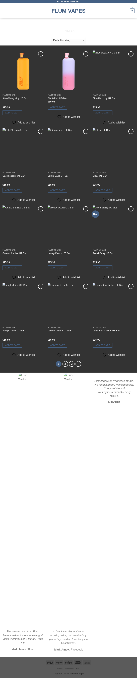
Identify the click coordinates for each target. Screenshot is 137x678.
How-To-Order (65, 668)
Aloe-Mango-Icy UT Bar (15, 98)
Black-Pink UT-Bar (57, 98)
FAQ (78, 668)
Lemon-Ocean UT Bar (59, 330)
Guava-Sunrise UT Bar (15, 253)
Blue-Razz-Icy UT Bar (104, 98)
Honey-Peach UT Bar (59, 253)
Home (55, 24)
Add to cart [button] (12, 113)
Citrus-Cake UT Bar (58, 175)
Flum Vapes (68, 10)
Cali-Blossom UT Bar (14, 175)
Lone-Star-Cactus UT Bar (106, 330)
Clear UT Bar (100, 175)
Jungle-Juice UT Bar (13, 330)
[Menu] (5, 11)
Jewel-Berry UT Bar (103, 253)
